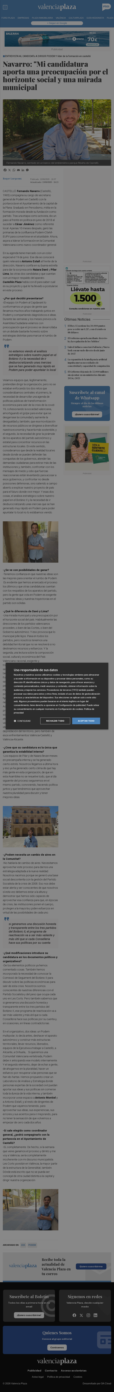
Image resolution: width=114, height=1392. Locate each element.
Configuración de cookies (70, 709)
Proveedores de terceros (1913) (62, 690)
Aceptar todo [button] (86, 720)
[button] (22, 721)
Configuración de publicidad (72, 705)
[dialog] (57, 696)
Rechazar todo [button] (55, 720)
